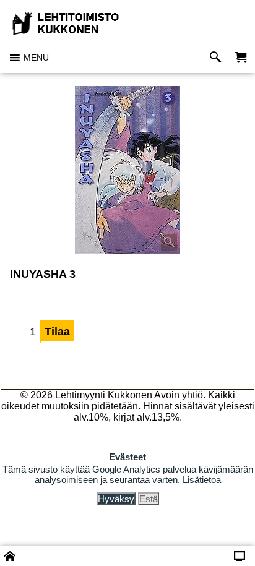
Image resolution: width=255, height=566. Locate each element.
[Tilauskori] (240, 57)
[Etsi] (218, 57)
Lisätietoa (202, 479)
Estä (148, 499)
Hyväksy (116, 499)
